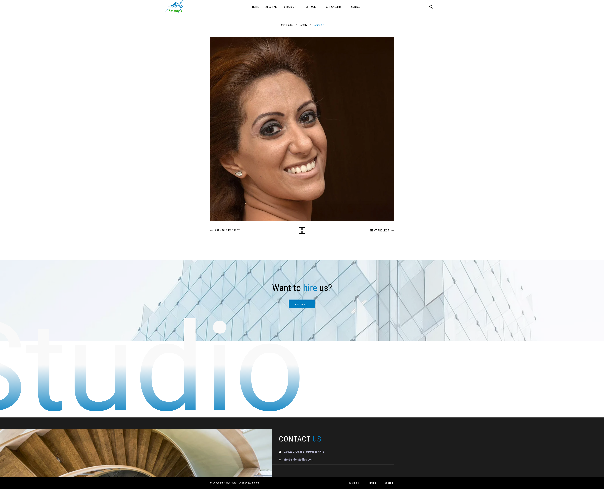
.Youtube (389, 483)
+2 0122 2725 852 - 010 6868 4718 (303, 451)
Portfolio (303, 25)
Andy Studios (287, 25)
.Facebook (354, 483)
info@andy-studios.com (298, 459)
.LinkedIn (372, 483)
